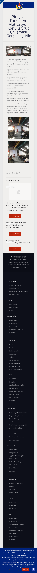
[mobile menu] (31, 5)
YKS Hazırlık (12, 533)
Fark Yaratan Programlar (16, 437)
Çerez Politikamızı (21, 560)
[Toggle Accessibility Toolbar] (33, 569)
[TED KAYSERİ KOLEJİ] (19, 5)
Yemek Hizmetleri (14, 360)
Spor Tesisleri (13, 348)
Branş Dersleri (13, 323)
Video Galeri (13, 505)
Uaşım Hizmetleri (14, 363)
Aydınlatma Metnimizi (10, 562)
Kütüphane (12, 354)
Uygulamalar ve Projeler (16, 385)
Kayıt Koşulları (13, 304)
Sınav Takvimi (13, 468)
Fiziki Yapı (12, 345)
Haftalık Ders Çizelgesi (16, 329)
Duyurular (12, 332)
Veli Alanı (12, 490)
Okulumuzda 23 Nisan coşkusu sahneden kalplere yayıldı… (16, 225)
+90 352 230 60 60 (19, 257)
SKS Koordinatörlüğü (15, 428)
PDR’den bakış (13, 326)
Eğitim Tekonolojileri (15, 369)
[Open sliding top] (2, 2)
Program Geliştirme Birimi (17, 416)
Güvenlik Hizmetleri (15, 366)
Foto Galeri (12, 502)
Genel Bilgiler (13, 320)
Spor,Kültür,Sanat (14, 440)
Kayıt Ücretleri (13, 307)
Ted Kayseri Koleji (14, 288)
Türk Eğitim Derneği (15, 285)
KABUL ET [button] (25, 570)
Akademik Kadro (14, 295)
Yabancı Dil (12, 434)
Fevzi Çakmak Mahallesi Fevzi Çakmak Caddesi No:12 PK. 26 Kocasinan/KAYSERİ (18, 264)
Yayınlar (11, 486)
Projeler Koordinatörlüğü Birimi (18, 425)
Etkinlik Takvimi (13, 493)
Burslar (11, 310)
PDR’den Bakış (13, 388)
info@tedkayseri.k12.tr (19, 260)
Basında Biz (12, 508)
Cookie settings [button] (14, 570)
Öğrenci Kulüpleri (14, 397)
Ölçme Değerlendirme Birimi (18, 413)
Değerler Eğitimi (14, 394)
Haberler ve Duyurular (16, 483)
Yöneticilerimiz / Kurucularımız (18, 291)
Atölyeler (12, 357)
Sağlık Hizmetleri (14, 351)
